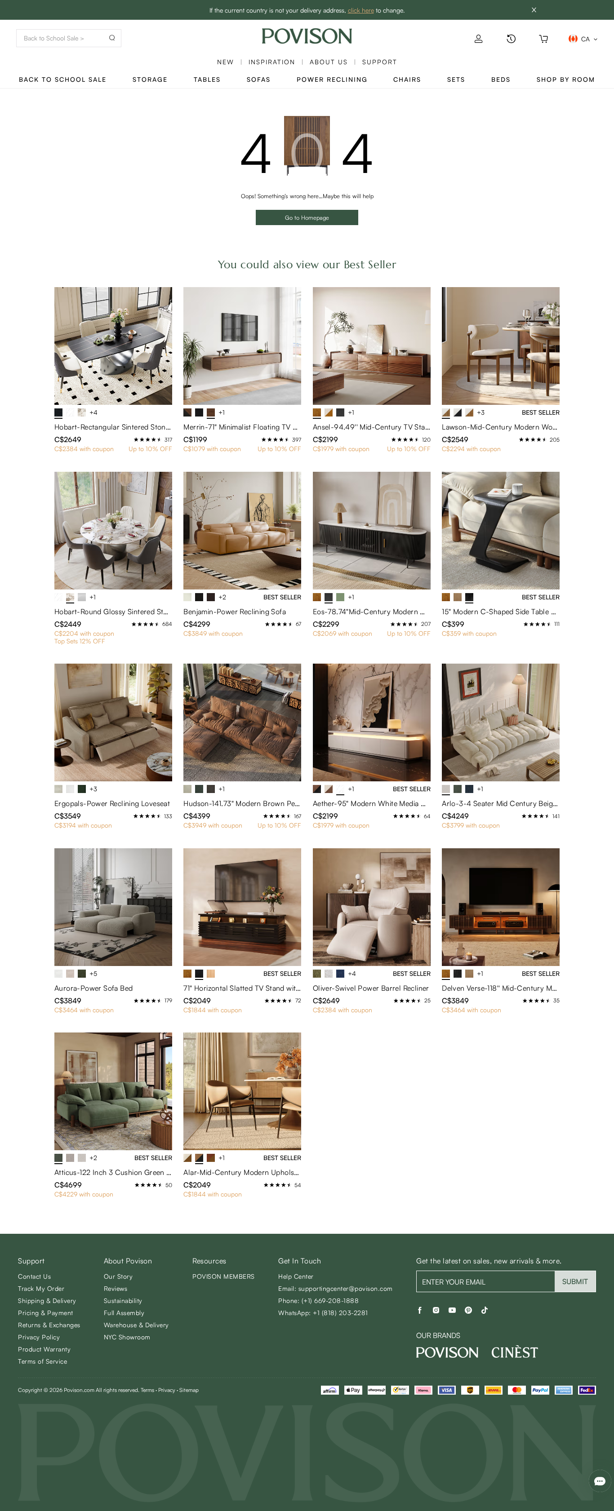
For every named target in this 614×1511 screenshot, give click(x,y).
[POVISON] (447, 1352)
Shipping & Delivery (47, 1300)
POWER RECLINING (332, 79)
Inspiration (272, 62)
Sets (456, 79)
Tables (207, 79)
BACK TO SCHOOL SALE (63, 79)
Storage (150, 79)
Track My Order (41, 1288)
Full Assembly (124, 1312)
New (225, 62)
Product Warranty (44, 1349)
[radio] (136, 439)
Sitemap (189, 1390)
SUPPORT (379, 62)
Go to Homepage (307, 217)
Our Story (118, 1276)
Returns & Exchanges (49, 1325)
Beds (501, 79)
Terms (147, 1390)
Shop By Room (566, 79)
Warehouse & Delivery (136, 1325)
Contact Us (34, 1276)
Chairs (407, 79)
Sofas (259, 79)
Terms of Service (42, 1361)
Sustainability (123, 1300)
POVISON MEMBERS (223, 1276)
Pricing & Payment (45, 1312)
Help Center (296, 1276)
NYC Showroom (127, 1337)
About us (329, 62)
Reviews (116, 1288)
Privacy (166, 1390)
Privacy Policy (39, 1337)
